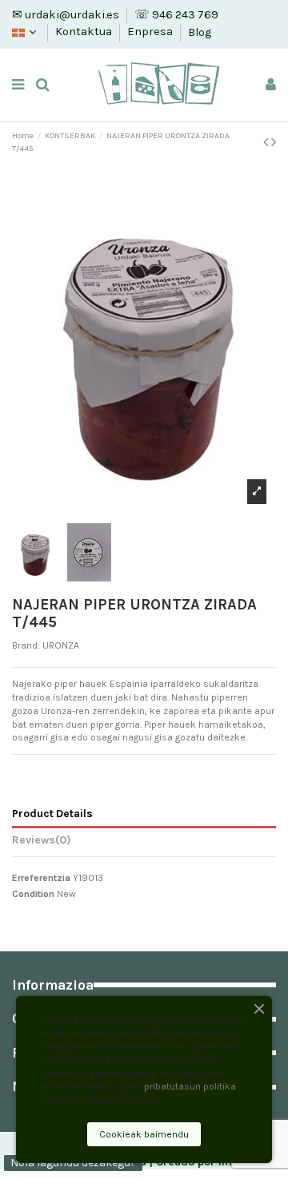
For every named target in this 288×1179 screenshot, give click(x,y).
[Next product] (273, 142)
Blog (199, 32)
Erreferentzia (41, 877)
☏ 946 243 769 (176, 15)
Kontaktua (84, 32)
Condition (33, 893)
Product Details (52, 813)
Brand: (26, 645)
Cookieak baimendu (144, 1134)
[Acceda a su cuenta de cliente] (271, 85)
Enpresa (151, 32)
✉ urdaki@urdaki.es (67, 15)
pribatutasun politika (190, 1086)
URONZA (60, 645)
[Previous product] (267, 142)
